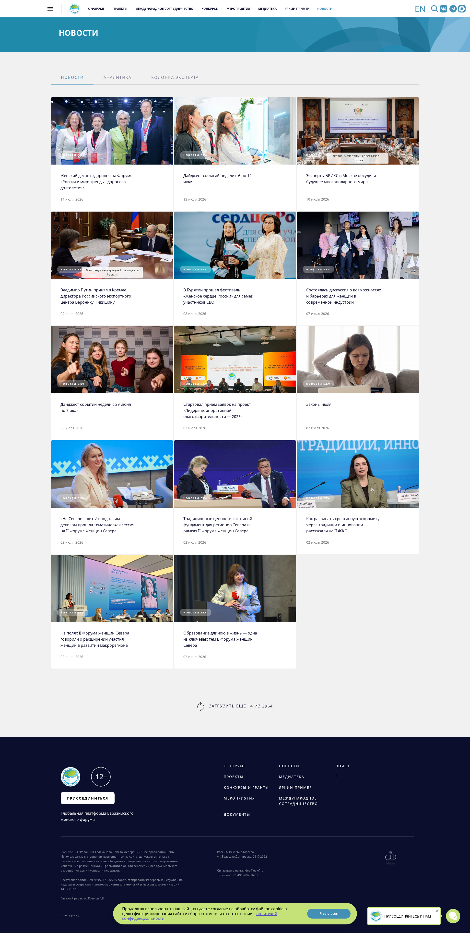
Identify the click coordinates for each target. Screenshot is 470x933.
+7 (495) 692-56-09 (244, 875)
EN (420, 8)
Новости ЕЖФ (72, 155)
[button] (72, 78)
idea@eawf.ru (254, 870)
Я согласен (328, 913)
